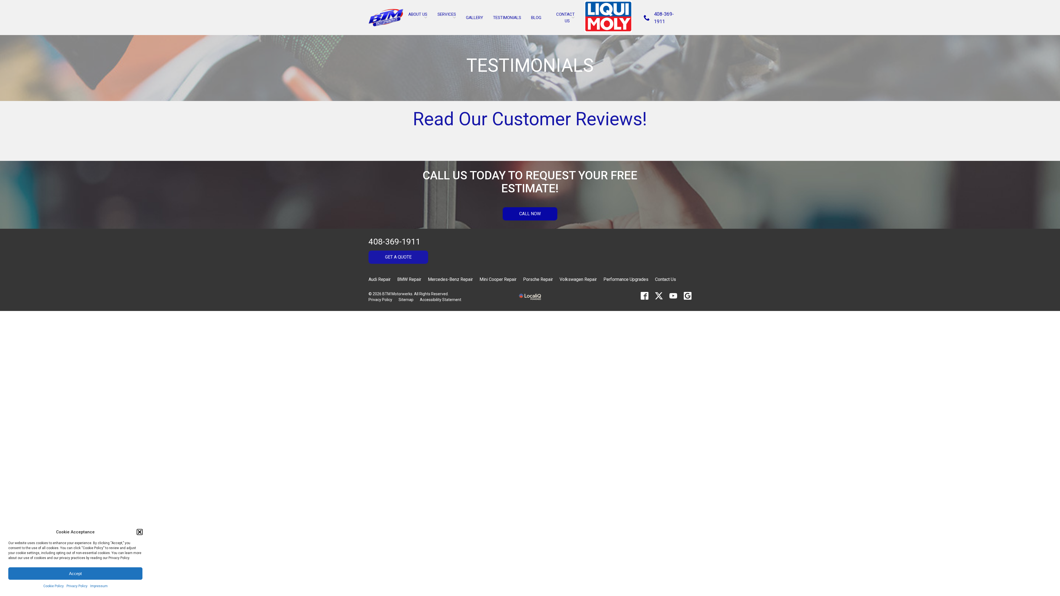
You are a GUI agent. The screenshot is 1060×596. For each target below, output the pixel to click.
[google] (687, 296)
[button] (139, 532)
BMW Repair (409, 279)
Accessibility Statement (440, 299)
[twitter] (659, 296)
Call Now (530, 213)
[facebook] (644, 296)
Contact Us (665, 279)
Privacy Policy (77, 586)
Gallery (474, 17)
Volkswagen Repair (578, 279)
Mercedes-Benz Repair (450, 279)
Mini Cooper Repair (497, 279)
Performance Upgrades (625, 279)
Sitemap (406, 299)
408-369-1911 (394, 241)
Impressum (99, 586)
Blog (536, 17)
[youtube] (673, 296)
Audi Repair (380, 279)
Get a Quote (398, 257)
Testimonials (507, 17)
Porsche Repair (538, 279)
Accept (75, 573)
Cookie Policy (53, 586)
